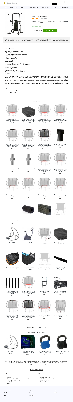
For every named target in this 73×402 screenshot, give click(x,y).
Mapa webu (31, 392)
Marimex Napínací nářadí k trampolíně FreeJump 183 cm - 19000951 (60, 268)
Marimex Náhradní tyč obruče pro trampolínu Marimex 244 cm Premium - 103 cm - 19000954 (12, 316)
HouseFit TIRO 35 (28, 242)
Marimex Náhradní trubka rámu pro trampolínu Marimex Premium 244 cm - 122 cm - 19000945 (28, 292)
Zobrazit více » (47, 22)
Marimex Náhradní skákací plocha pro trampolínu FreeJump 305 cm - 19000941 (12, 268)
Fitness (22, 7)
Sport (11, 10)
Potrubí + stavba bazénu (33, 7)
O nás (55, 390)
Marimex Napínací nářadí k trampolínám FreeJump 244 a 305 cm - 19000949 (44, 268)
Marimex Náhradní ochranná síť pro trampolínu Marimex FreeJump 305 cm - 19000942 (28, 268)
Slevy (5, 395)
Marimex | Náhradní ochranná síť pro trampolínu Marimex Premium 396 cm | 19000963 (44, 145)
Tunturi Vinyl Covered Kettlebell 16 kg (62, 351)
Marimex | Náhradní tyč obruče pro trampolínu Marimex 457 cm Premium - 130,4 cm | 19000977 (28, 145)
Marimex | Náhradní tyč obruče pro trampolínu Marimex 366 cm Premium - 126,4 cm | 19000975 (28, 194)
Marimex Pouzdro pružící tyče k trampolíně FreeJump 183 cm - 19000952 (12, 292)
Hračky (54, 7)
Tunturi (66, 21)
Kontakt (55, 392)
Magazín (30, 390)
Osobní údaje (31, 395)
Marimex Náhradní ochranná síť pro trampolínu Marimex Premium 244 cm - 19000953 (28, 316)
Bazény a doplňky (13, 7)
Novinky (5, 392)
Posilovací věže (40, 327)
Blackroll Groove (44, 217)
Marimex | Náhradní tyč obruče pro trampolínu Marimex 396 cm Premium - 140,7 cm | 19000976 (12, 145)
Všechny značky (7, 390)
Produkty (8, 10)
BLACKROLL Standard (28, 217)
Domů (6, 7)
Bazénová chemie (45, 7)
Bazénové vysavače (63, 7)
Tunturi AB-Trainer (12, 242)
